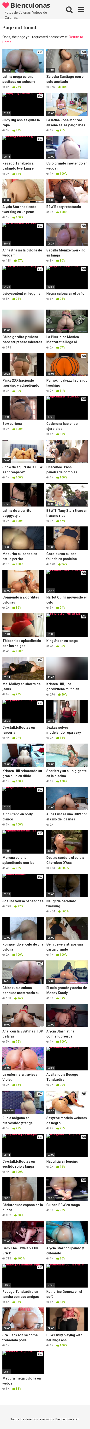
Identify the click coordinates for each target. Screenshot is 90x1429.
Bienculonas (29, 5)
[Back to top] (81, 1419)
